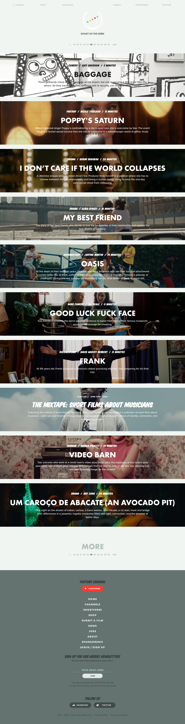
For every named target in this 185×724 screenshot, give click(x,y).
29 (108, 44)
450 (114, 44)
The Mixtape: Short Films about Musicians (92, 404)
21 (81, 44)
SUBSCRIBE (94, 588)
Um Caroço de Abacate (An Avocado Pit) (92, 502)
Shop (92, 615)
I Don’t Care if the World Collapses (92, 168)
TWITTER (106, 705)
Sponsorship (92, 642)
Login (85, 647)
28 (105, 44)
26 (98, 44)
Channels (92, 604)
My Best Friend (92, 218)
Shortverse (92, 609)
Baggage (92, 74)
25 (95, 44)
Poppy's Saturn (92, 120)
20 (77, 44)
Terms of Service (102, 685)
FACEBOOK (82, 705)
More (93, 546)
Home (92, 599)
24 (91, 44)
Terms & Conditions (119, 715)
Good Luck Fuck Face (92, 313)
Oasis (92, 264)
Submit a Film (92, 620)
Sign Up (98, 647)
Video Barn (92, 455)
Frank (93, 361)
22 (84, 44)
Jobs (92, 631)
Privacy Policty (101, 715)
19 (74, 44)
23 (88, 44)
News (92, 625)
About (92, 636)
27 (101, 44)
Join (92, 675)
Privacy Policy (83, 685)
